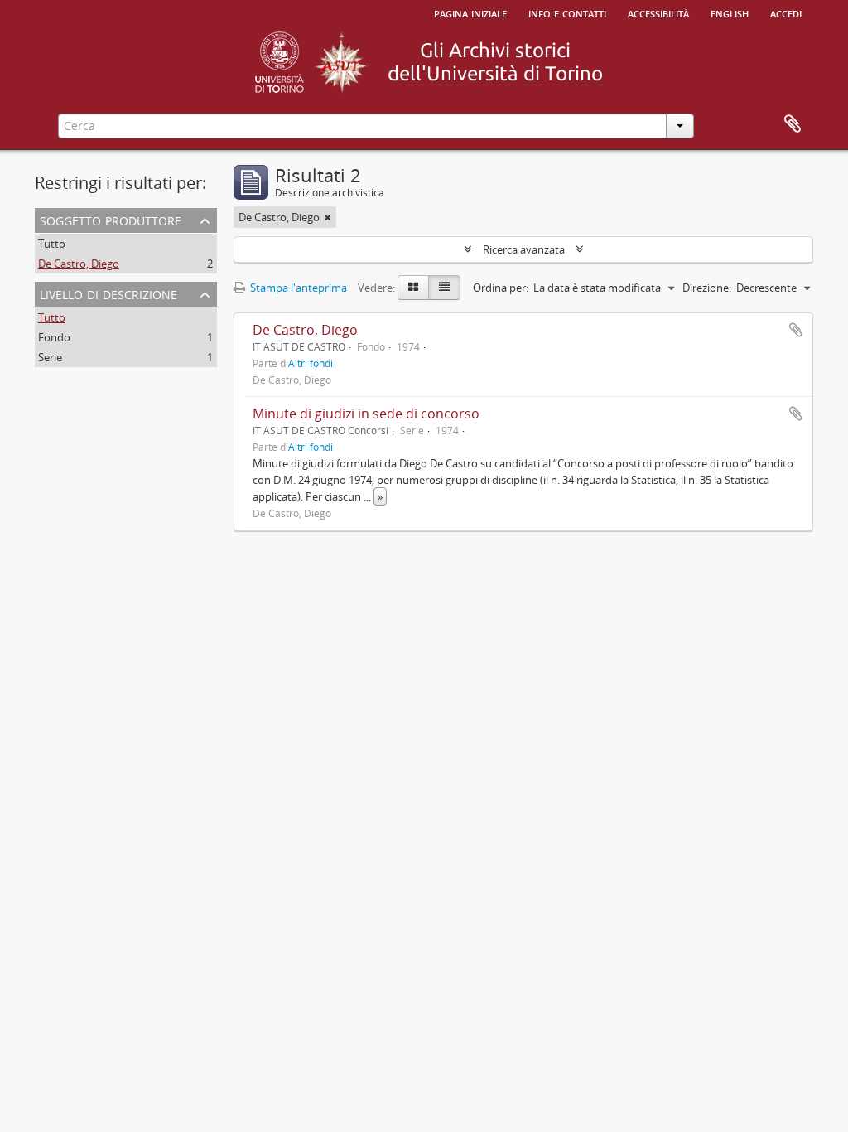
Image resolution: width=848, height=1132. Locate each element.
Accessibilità (658, 12)
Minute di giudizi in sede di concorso (366, 413)
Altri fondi (310, 363)
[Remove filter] (328, 217)
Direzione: (706, 287)
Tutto (51, 243)
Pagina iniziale (470, 12)
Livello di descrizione (108, 293)
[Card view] (413, 287)
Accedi (786, 12)
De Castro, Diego (78, 263)
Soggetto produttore (110, 219)
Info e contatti (567, 12)
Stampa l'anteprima (297, 287)
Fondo (54, 337)
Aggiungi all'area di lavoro (796, 330)
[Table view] (444, 287)
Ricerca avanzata (523, 249)
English (730, 12)
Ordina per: (500, 287)
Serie (50, 357)
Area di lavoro (792, 124)
